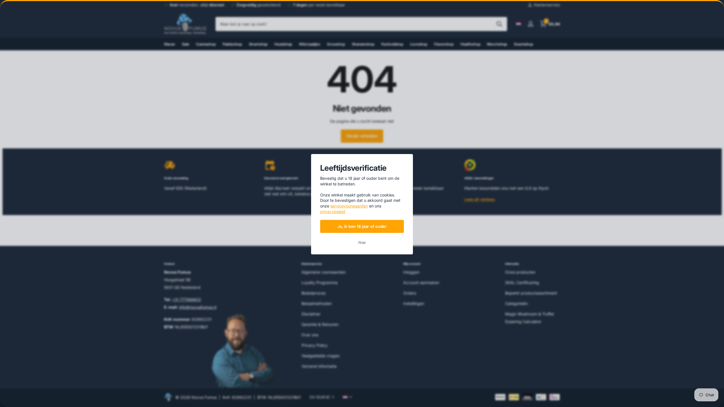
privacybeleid (332, 211)
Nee (362, 242)
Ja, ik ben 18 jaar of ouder (362, 226)
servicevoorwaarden (349, 206)
